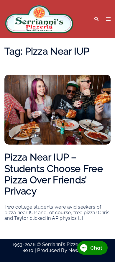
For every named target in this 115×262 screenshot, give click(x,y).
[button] (96, 19)
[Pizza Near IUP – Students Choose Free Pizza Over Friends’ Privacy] (57, 109)
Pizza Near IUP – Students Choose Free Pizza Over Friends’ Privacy (53, 174)
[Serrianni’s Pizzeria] (39, 19)
